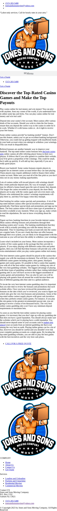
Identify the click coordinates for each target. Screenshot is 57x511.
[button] (28, 73)
